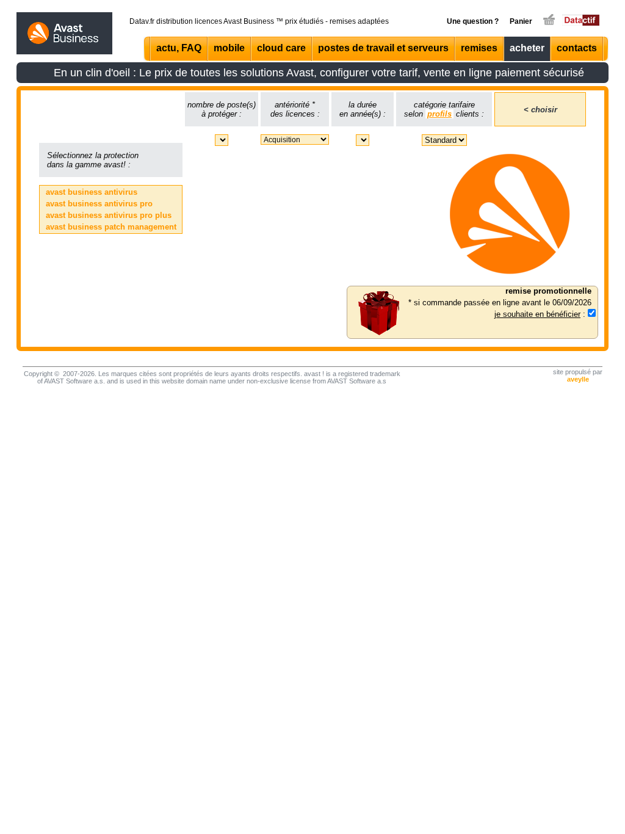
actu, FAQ (178, 48)
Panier (521, 21)
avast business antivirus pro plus (109, 215)
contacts (577, 48)
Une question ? (473, 21)
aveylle (578, 379)
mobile (229, 48)
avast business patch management (111, 226)
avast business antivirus (91, 192)
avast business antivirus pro (99, 203)
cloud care (281, 48)
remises (479, 48)
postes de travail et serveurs (383, 48)
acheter (527, 48)
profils (439, 113)
